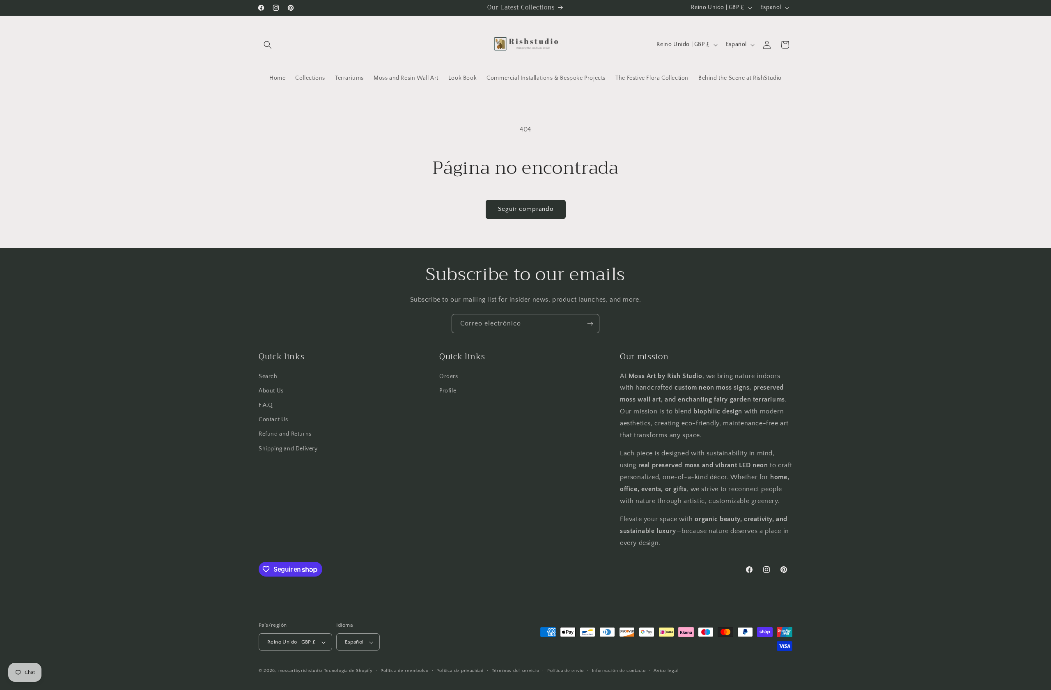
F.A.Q (266, 405)
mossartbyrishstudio (300, 671)
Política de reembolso (405, 670)
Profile (447, 390)
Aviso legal (666, 670)
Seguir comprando (525, 208)
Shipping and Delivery (288, 448)
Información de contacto (619, 670)
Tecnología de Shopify (348, 671)
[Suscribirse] (590, 323)
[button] (268, 45)
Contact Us (273, 419)
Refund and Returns (285, 434)
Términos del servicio (515, 670)
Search (268, 376)
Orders (448, 376)
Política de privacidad (459, 670)
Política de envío (565, 670)
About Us (271, 390)
